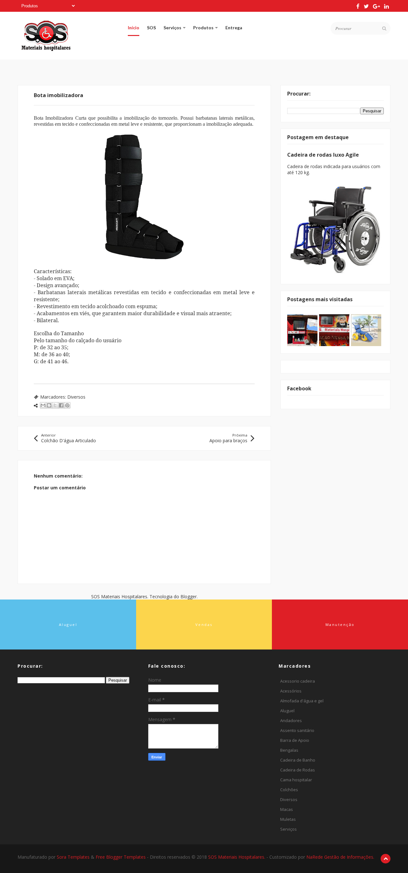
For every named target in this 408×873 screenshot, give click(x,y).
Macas (286, 809)
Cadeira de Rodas (297, 770)
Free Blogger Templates (121, 857)
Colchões (289, 789)
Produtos (203, 27)
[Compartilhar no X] (55, 405)
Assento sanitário (297, 730)
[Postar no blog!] (49, 405)
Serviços (172, 27)
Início (133, 27)
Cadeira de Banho (297, 760)
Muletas (288, 819)
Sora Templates (73, 857)
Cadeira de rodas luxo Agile (323, 154)
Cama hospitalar (296, 780)
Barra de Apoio (294, 740)
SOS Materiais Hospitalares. (237, 857)
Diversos (76, 397)
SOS (151, 27)
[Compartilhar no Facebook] (61, 405)
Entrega (233, 27)
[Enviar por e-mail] (43, 405)
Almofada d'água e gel (302, 701)
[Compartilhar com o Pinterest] (67, 405)
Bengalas (289, 750)
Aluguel (287, 710)
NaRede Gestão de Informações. (340, 857)
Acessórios (291, 691)
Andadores (291, 720)
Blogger (188, 596)
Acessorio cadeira (297, 681)
